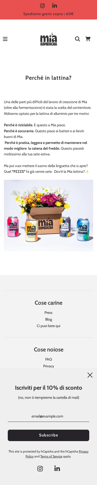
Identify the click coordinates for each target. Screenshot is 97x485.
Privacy (48, 366)
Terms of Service (51, 456)
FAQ (48, 359)
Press (48, 312)
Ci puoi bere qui (48, 325)
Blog (48, 319)
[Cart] (88, 39)
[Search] (77, 39)
